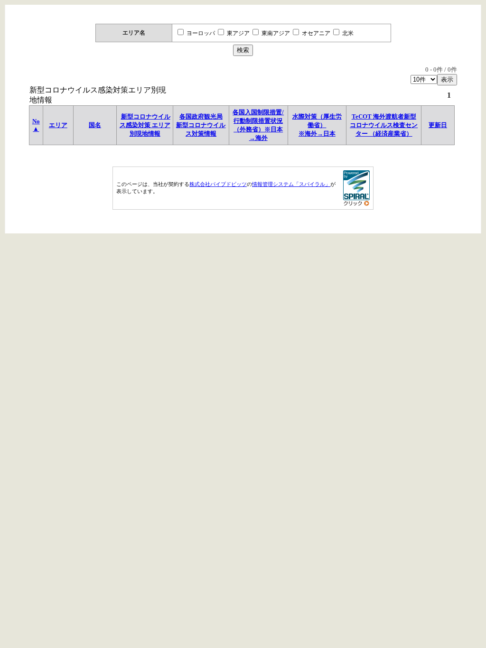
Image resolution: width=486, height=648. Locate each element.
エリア (58, 125)
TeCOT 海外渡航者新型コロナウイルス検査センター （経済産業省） (384, 125)
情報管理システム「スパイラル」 (291, 184)
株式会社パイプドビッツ (218, 184)
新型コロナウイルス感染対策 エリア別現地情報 (145, 125)
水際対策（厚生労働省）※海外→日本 (317, 125)
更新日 (438, 125)
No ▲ (36, 125)
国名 (95, 125)
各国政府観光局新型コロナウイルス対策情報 (200, 125)
